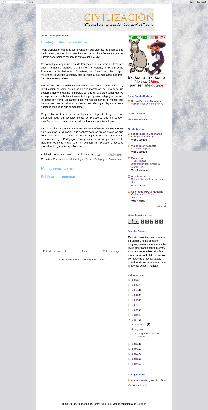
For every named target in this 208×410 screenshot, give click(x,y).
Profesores (115, 159)
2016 (135, 344)
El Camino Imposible (142, 148)
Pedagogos (100, 159)
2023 (135, 295)
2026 (135, 280)
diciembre (141, 324)
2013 (135, 359)
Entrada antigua (112, 251)
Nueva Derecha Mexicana (146, 101)
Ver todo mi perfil (137, 385)
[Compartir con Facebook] (117, 154)
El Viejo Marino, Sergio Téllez (148, 380)
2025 (135, 285)
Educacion (59, 159)
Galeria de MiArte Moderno (147, 191)
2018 (135, 314)
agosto (139, 329)
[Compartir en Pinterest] (120, 154)
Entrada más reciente (55, 251)
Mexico (89, 159)
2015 (135, 349)
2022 (135, 300)
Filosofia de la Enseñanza (146, 133)
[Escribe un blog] (112, 154)
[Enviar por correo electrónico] (109, 154)
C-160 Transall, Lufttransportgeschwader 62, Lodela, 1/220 (146, 163)
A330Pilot (106, 403)
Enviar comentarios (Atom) (90, 259)
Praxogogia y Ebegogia (143, 136)
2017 (135, 319)
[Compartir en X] (114, 154)
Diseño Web (138, 176)
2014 (135, 354)
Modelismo (137, 158)
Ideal (69, 159)
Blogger (141, 403)
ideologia (78, 159)
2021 (135, 304)
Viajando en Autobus (143, 146)
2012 (135, 364)
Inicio (85, 251)
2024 (135, 290)
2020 (135, 309)
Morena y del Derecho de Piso (147, 103)
